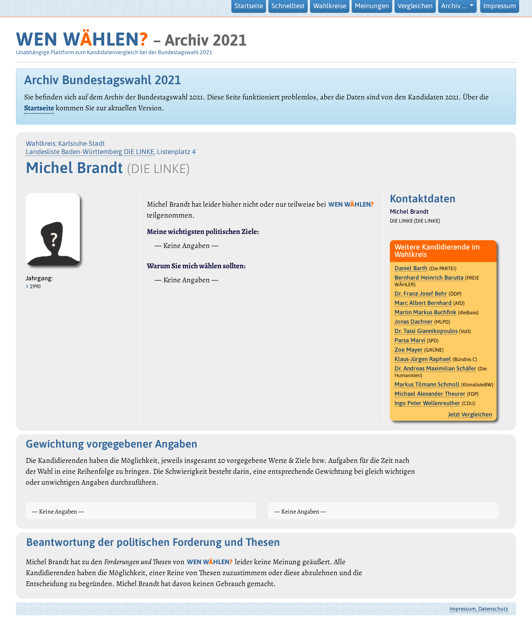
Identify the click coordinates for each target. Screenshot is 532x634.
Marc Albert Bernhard (423, 302)
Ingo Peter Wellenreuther (427, 403)
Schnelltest (288, 6)
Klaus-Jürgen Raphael (423, 359)
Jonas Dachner (414, 321)
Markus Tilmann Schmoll (427, 384)
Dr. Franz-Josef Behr (421, 293)
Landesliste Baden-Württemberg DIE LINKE (90, 152)
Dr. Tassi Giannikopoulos (426, 331)
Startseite (248, 6)
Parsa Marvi (410, 340)
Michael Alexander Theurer (430, 393)
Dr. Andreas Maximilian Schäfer (435, 368)
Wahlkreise (329, 6)
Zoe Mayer (409, 349)
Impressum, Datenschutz (478, 609)
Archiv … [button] (454, 6)
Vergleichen (415, 6)
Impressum (499, 6)
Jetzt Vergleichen (470, 414)
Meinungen (372, 6)
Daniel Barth (411, 268)
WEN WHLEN (82, 39)
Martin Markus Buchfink (425, 312)
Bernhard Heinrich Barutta (429, 277)
